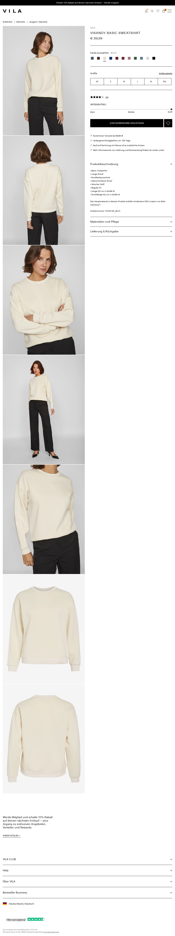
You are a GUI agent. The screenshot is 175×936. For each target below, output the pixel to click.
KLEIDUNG (7, 22)
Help (6, 870)
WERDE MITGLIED (10, 835)
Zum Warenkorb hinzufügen (127, 123)
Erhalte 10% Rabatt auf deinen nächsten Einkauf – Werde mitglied (87, 3)
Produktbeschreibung (104, 164)
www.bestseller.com (51, 932)
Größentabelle (165, 73)
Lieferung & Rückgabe (104, 231)
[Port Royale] (117, 58)
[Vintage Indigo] (92, 58)
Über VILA (9, 881)
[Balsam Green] (135, 58)
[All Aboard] (141, 58)
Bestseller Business (15, 892)
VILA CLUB (9, 859)
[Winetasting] (123, 58)
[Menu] (169, 11)
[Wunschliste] (158, 11)
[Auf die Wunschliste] (168, 123)
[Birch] (104, 58)
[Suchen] (152, 11)
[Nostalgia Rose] (129, 58)
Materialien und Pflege (104, 221)
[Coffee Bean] (98, 58)
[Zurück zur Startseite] (12, 10)
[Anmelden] (146, 11)
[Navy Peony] (110, 58)
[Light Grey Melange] (147, 58)
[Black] (153, 58)
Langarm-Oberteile (38, 22)
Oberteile (20, 22)
